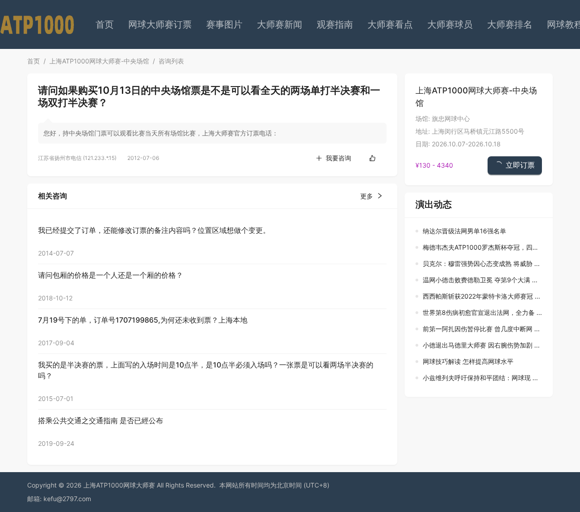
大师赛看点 (390, 24)
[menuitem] (104, 24)
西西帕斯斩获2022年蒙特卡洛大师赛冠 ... (481, 296)
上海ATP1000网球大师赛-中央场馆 (99, 61)
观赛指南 (335, 24)
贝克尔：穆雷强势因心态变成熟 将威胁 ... (481, 263)
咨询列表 (171, 61)
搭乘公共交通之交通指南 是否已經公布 (100, 420)
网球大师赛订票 (160, 24)
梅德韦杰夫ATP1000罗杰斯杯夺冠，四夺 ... (484, 247)
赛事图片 (224, 24)
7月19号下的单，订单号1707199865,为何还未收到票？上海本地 (142, 319)
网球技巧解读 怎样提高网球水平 (468, 361)
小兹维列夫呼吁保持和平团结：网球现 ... (480, 378)
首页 (105, 24)
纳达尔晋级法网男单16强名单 (464, 231)
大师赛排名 (509, 24)
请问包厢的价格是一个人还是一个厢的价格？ (110, 275)
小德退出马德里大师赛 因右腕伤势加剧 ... (481, 345)
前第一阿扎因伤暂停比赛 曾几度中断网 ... (481, 329)
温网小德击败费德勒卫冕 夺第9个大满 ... (480, 280)
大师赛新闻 (279, 24)
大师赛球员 (450, 24)
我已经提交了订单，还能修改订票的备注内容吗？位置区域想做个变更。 (154, 230)
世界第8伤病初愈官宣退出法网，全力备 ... (482, 312)
